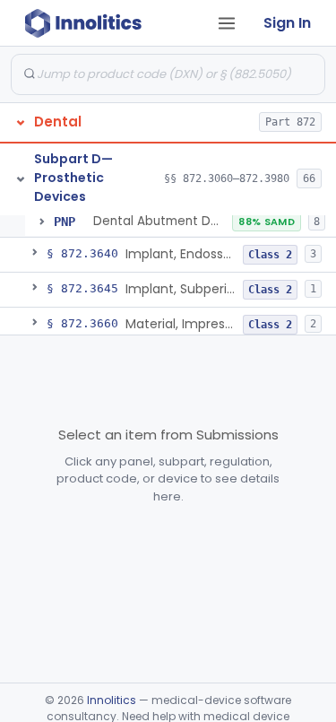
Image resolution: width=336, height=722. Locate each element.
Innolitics (111, 700)
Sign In (287, 23)
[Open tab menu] (226, 23)
